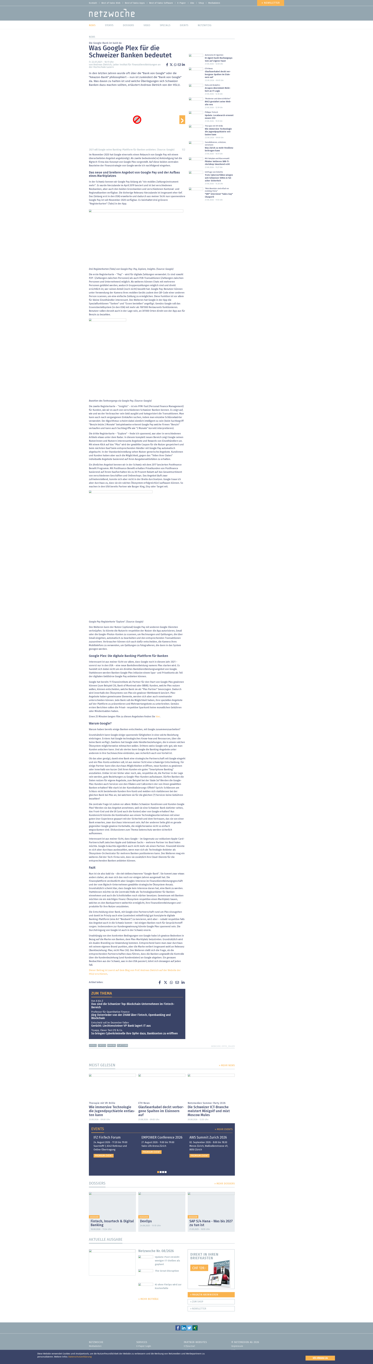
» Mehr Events (224, 1129)
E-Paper (181, 3)
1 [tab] (158, 1172)
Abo (192, 3)
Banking (111, 1045)
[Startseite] (112, 13)
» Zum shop (196, 1302)
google (92, 1045)
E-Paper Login (143, 1346)
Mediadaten (214, 3)
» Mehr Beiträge (148, 1299)
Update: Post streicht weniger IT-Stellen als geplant (167, 1261)
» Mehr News (227, 1065)
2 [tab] (161, 1172)
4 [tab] (166, 1172)
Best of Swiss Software (161, 3)
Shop (201, 3)
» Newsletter (271, 3)
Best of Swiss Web (111, 3)
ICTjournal (189, 1346)
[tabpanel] (114, 1146)
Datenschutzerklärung (80, 1357)
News (92, 37)
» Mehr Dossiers (224, 1183)
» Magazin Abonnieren (204, 1295)
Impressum (237, 1346)
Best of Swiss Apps (135, 3)
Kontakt (93, 3)
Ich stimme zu (320, 1358)
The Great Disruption (167, 1271)
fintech (102, 1045)
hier (158, 716)
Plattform (122, 1045)
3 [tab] (163, 1172)
